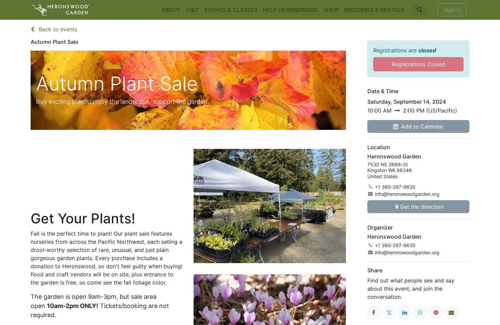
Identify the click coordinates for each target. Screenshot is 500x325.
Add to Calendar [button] (422, 126)
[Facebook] (373, 312)
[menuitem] (171, 10)
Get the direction (422, 206)
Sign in (452, 9)
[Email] (451, 312)
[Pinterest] (436, 312)
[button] (420, 10)
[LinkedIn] (405, 312)
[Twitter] (389, 312)
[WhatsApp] (420, 312)
